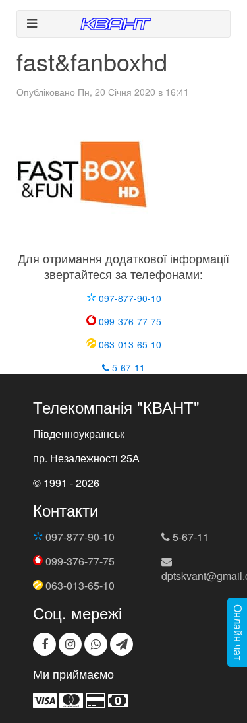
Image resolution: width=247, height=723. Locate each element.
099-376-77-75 (128, 321)
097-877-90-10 (128, 298)
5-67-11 (127, 367)
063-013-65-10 (128, 344)
